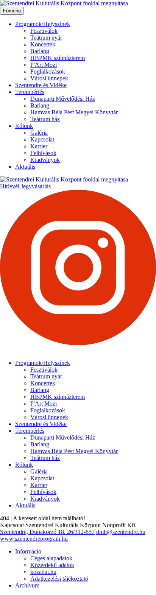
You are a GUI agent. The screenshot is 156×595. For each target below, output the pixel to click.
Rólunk (24, 126)
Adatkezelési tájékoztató (59, 578)
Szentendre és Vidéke (41, 85)
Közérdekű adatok (52, 565)
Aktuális (25, 166)
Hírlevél (10, 186)
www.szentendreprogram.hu (34, 538)
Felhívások (43, 153)
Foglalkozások (47, 71)
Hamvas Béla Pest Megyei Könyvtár (74, 112)
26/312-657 (81, 532)
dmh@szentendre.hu (120, 532)
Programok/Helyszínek (42, 24)
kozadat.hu (43, 572)
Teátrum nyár (46, 37)
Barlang (39, 51)
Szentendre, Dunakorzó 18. (33, 532)
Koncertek (42, 44)
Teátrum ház (45, 119)
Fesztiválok (44, 31)
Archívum (27, 585)
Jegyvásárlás (36, 186)
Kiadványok (45, 160)
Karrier (38, 146)
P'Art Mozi (43, 64)
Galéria (39, 132)
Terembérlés (29, 92)
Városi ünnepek (49, 78)
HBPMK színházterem (57, 58)
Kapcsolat (42, 139)
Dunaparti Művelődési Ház (62, 98)
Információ (28, 551)
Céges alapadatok (51, 558)
